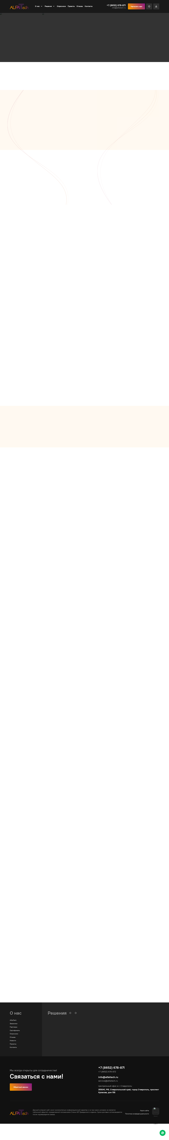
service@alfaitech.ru (108, 1080)
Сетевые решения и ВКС (84, 236)
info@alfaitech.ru (119, 8)
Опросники (61, 6)
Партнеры (13, 1027)
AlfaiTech (13, 1020)
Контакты (89, 6)
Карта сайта (144, 1111)
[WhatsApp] (163, 1133)
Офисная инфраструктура (42, 573)
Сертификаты (15, 1030)
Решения (48, 6)
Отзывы (80, 6)
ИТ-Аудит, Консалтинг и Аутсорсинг (52, 949)
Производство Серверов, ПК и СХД (52, 798)
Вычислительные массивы (57, 1037)
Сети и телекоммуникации (44, 29)
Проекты (71, 6)
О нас (37, 6)
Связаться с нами (20, 59)
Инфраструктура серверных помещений (63, 1048)
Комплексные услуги (69, 29)
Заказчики (13, 1024)
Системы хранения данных (58, 1044)
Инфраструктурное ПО (56, 1041)
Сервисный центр (33, 874)
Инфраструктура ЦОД (37, 498)
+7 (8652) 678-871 (116, 5)
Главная (13, 29)
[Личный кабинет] (156, 6)
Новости (13, 1040)
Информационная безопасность (48, 723)
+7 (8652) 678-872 (106, 138)
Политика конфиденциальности (137, 1114)
